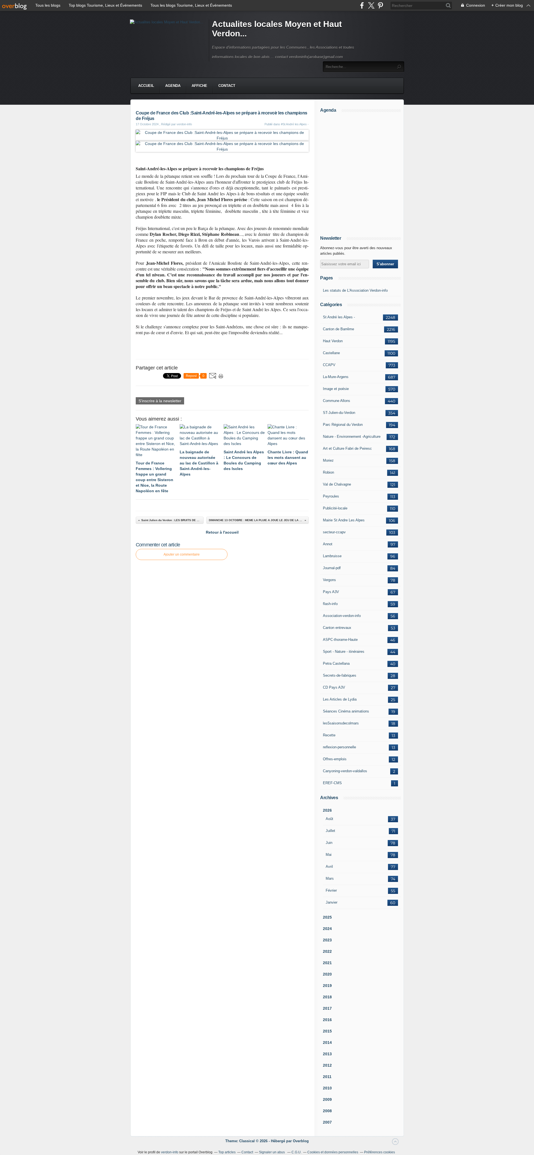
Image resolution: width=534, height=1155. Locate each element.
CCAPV (329, 365)
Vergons (329, 580)
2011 (327, 1076)
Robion (328, 472)
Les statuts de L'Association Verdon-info (355, 290)
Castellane (331, 353)
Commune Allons (336, 401)
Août (329, 819)
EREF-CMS (332, 783)
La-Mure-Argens (335, 377)
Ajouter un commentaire (182, 554)
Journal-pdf (332, 568)
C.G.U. (296, 1152)
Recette (329, 735)
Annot (327, 544)
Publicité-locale (335, 508)
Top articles (227, 1152)
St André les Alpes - (339, 317)
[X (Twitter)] (371, 5)
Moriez (328, 460)
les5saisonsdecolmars (341, 723)
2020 (327, 974)
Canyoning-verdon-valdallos (345, 771)
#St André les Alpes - (295, 124)
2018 (327, 997)
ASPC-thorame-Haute (340, 640)
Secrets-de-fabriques (339, 675)
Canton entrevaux (337, 628)
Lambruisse (332, 556)
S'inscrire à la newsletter (160, 401)
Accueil (146, 86)
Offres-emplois (335, 759)
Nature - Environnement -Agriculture (351, 436)
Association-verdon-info (342, 616)
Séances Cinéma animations (346, 711)
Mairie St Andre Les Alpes (344, 520)
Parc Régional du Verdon (343, 424)
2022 (327, 951)
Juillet (330, 831)
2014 (327, 1042)
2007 (327, 1122)
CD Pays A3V (334, 687)
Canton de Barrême (338, 329)
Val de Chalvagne (337, 484)
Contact (226, 86)
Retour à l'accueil (222, 532)
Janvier (331, 902)
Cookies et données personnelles (332, 1152)
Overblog (301, 1141)
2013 (327, 1054)
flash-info (330, 604)
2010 (327, 1088)
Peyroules (331, 496)
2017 (327, 1008)
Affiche (199, 86)
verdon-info (169, 1152)
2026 (327, 810)
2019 (327, 985)
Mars (330, 878)
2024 (327, 928)
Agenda (173, 86)
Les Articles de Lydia (340, 699)
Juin (329, 843)
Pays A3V (331, 592)
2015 (327, 1031)
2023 (327, 940)
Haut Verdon (333, 341)
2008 (327, 1111)
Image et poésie (336, 389)
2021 (327, 963)
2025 (327, 917)
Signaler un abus (272, 1152)
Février (331, 890)
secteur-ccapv (334, 532)
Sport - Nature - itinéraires (343, 651)
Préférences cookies (379, 1152)
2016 (327, 1020)
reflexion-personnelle (339, 747)
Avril (329, 866)
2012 (327, 1065)
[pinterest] (380, 5)
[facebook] (362, 5)
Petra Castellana (336, 663)
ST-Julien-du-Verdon (339, 413)
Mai (329, 854)
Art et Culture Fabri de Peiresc (347, 448)
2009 (327, 1099)
